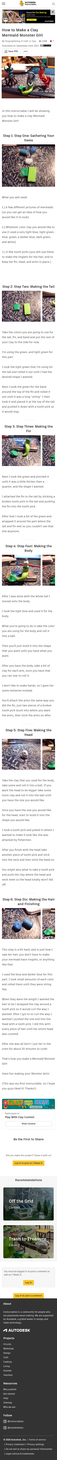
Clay (34, 41)
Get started (9, 1393)
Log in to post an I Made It (28, 1163)
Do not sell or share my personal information (29, 1449)
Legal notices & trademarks (20, 1453)
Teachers (8, 1375)
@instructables (15, 1421)
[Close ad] (52, 12)
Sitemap (7, 1402)
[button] (3, 3)
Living (6, 1366)
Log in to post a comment (28, 1295)
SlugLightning (12, 41)
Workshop (8, 1348)
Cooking (7, 1361)
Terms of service (37, 1439)
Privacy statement (15, 1444)
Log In (28, 1282)
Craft (25, 41)
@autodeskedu (15, 1427)
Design (7, 1353)
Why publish (9, 1389)
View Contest (28, 1123)
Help (5, 1398)
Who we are (9, 1407)
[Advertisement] (28, 16)
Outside (7, 1370)
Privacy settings (35, 1444)
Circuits (7, 1344)
